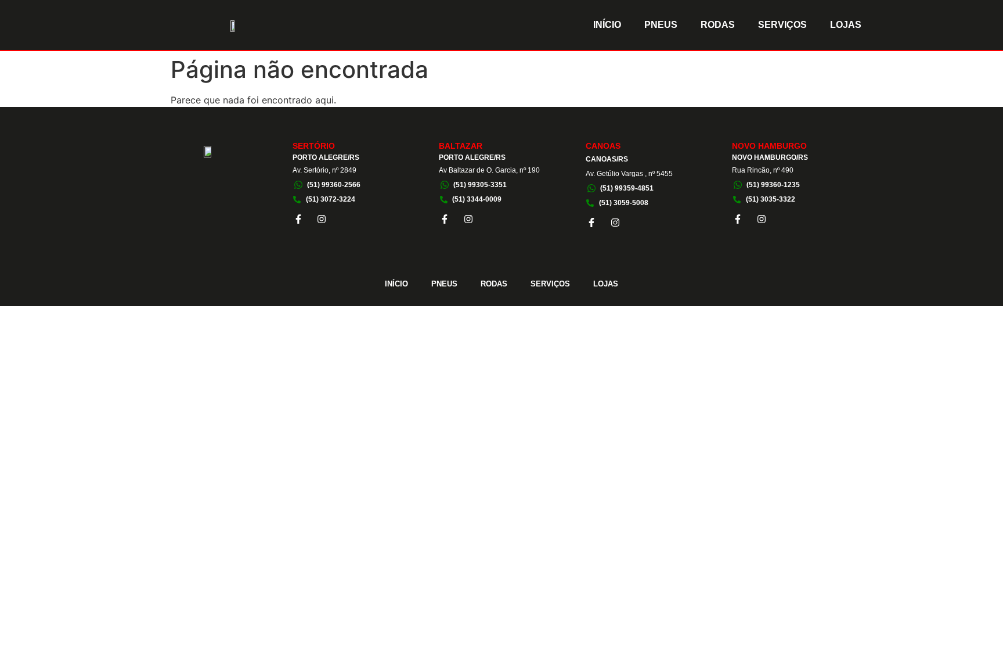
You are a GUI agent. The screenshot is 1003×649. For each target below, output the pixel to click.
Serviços (782, 25)
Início (607, 25)
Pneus (660, 25)
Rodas (718, 25)
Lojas (845, 25)
